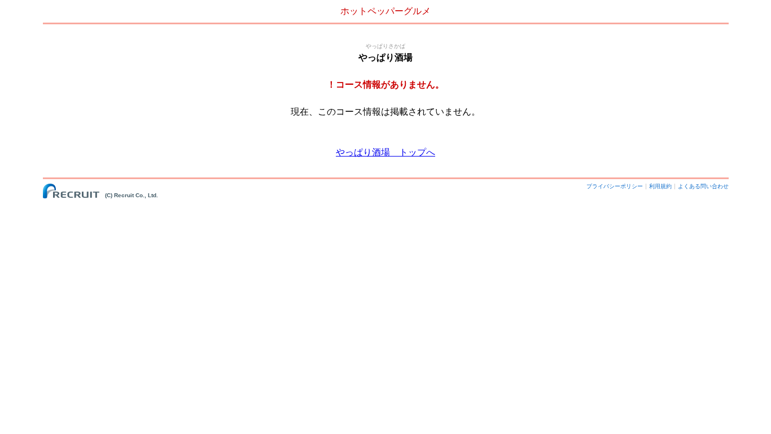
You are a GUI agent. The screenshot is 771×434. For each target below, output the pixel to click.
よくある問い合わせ (703, 186)
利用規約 (660, 186)
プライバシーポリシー (614, 186)
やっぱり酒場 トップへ (385, 152)
